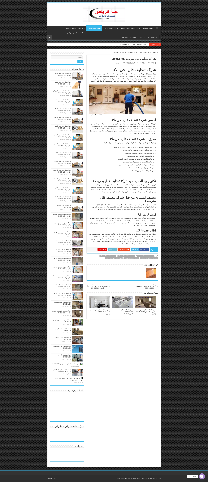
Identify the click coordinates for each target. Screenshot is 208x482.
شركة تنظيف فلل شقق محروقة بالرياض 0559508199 (146, 310)
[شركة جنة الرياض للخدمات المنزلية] (104, 13)
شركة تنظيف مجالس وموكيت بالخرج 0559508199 (100, 286)
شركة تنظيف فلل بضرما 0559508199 (124, 310)
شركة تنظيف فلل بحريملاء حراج (114, 258)
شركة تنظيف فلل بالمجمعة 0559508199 (145, 286)
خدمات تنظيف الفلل (95, 28)
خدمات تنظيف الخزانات (111, 28)
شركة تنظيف (152, 74)
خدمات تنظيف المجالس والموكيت (75, 28)
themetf (49, 478)
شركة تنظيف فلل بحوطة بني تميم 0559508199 (100, 310)
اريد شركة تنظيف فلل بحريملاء (107, 255)
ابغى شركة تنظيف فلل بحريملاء (145, 255)
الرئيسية (157, 28)
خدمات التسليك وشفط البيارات (130, 28)
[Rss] (55, 478)
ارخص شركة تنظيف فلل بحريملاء (126, 255)
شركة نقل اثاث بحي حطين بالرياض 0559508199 (134, 44)
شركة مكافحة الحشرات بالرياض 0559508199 (65, 364)
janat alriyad (151, 62)
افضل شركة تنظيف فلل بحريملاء (149, 258)
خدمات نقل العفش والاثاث (128, 37)
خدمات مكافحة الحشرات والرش (148, 37)
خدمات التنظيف (148, 28)
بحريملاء (142, 74)
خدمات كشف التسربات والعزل (76, 33)
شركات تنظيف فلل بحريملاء (131, 258)
